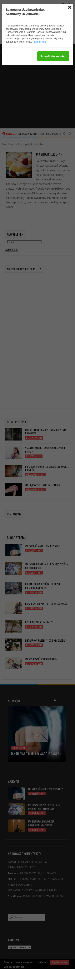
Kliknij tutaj (40, 41)
